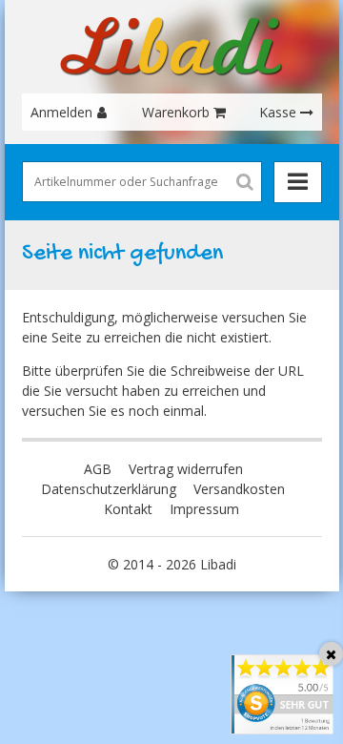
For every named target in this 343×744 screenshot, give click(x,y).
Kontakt (128, 509)
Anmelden (61, 112)
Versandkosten (239, 489)
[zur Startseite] (171, 46)
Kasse (277, 112)
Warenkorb (176, 112)
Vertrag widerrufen (186, 469)
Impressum (204, 509)
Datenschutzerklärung (108, 489)
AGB (97, 469)
